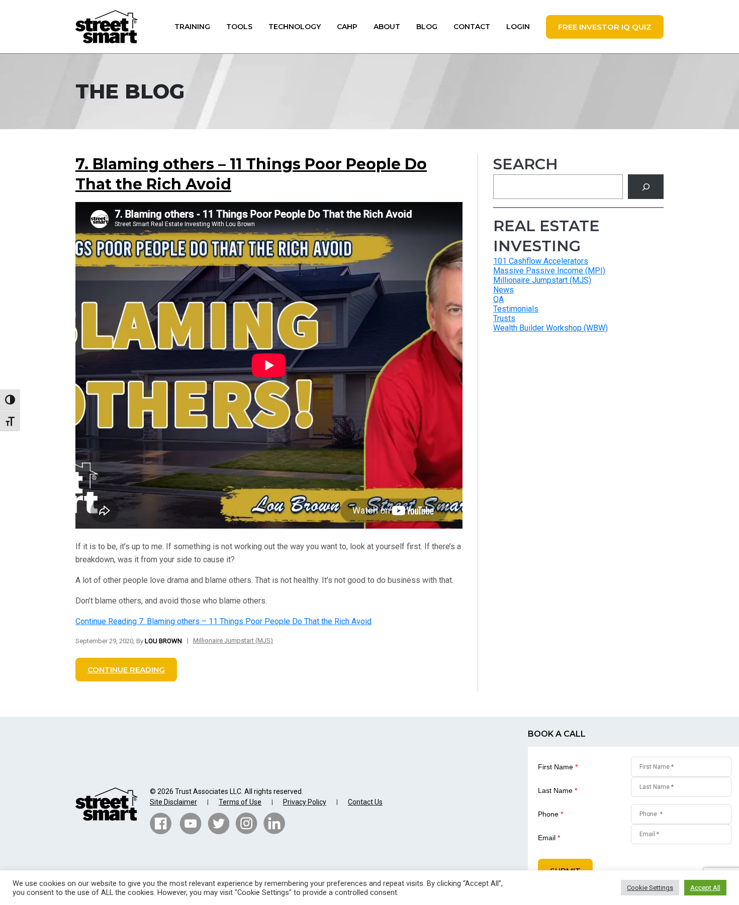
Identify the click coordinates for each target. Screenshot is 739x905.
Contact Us (365, 802)
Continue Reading (223, 621)
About (387, 26)
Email (549, 838)
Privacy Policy (304, 802)
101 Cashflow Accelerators (540, 261)
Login (518, 26)
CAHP (347, 26)
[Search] (646, 186)
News (503, 289)
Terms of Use (240, 802)
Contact (471, 26)
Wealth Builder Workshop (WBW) (550, 328)
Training (192, 26)
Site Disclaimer (173, 802)
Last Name (557, 790)
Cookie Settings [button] (650, 887)
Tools (239, 26)
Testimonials (515, 309)
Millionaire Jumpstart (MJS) (233, 640)
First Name (558, 767)
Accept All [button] (705, 887)
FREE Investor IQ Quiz (605, 27)
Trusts (504, 318)
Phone (550, 814)
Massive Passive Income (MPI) (549, 270)
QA (498, 299)
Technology (294, 26)
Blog (426, 26)
